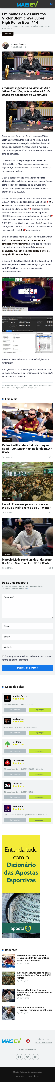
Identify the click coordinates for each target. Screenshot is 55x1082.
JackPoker (18, 806)
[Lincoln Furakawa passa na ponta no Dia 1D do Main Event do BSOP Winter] (27, 481)
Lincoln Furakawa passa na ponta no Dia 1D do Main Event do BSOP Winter (26, 506)
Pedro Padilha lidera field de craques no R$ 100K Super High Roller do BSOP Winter (27, 449)
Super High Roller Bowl (19, 388)
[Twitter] (27, 1057)
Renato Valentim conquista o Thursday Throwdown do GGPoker (34, 1008)
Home (4, 26)
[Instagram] (35, 1057)
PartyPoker (24, 386)
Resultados (43, 386)
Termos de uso (33, 1076)
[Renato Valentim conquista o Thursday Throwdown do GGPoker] (8, 1019)
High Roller (9, 386)
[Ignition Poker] (7, 701)
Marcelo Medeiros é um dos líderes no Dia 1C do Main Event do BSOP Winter (27, 561)
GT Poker (17, 742)
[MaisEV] (27, 4)
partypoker (18, 719)
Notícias (8, 34)
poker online (33, 386)
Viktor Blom (32, 388)
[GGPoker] (7, 788)
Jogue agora (39, 710)
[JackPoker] (7, 811)
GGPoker (17, 783)
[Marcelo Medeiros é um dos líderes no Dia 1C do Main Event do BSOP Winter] (27, 537)
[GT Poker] (7, 746)
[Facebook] (19, 1057)
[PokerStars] (7, 765)
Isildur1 (16, 386)
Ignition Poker (20, 696)
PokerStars (18, 760)
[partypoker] (7, 723)
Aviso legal (20, 1076)
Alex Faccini (19, 44)
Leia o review (15, 710)
